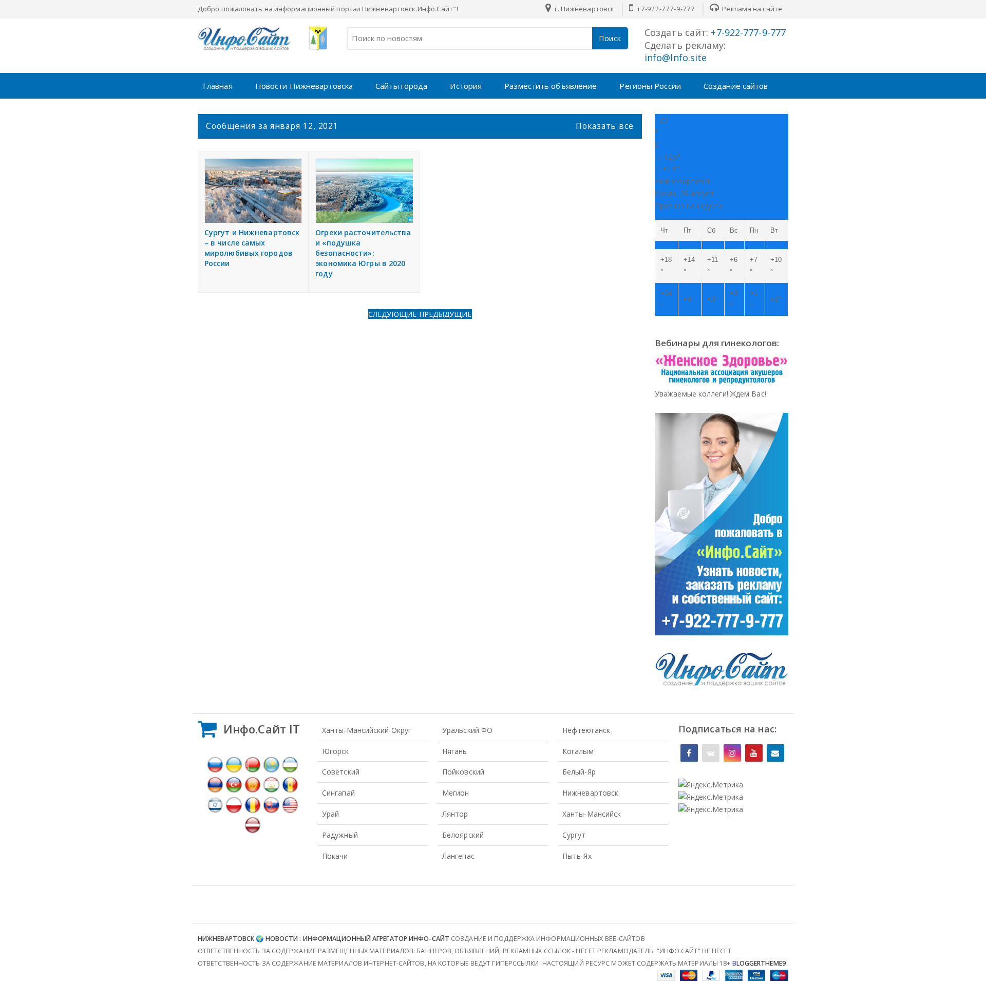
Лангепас (458, 856)
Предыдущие (445, 314)
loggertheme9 (759, 963)
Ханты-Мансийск (591, 814)
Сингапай (338, 793)
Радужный (340, 835)
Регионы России (649, 86)
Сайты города (401, 86)
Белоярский (463, 835)
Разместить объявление (550, 86)
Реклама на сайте (751, 8)
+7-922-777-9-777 (665, 8)
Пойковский (463, 772)
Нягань (454, 751)
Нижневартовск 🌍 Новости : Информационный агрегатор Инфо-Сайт (323, 938)
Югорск (335, 751)
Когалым (578, 751)
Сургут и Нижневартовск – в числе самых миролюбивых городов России (251, 248)
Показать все (605, 125)
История (466, 86)
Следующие (393, 314)
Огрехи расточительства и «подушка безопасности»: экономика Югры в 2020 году (363, 253)
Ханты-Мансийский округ (366, 730)
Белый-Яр (579, 772)
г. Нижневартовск (583, 8)
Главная (218, 86)
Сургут (574, 835)
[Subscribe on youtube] (754, 753)
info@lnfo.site (675, 57)
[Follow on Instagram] (732, 753)
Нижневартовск (590, 793)
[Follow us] (710, 753)
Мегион (455, 793)
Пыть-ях (577, 856)
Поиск (610, 38)
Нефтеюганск (586, 730)
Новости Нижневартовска (304, 86)
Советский (340, 772)
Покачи (335, 856)
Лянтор (455, 814)
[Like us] (689, 753)
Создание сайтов (736, 86)
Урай (330, 814)
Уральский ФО (467, 730)
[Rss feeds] (775, 753)
